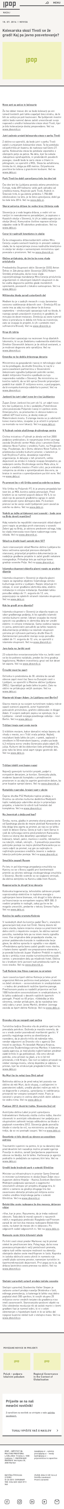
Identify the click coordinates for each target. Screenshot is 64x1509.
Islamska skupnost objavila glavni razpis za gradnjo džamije (31, 570)
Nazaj (6, 12)
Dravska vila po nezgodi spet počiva (22, 1020)
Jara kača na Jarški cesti (16, 648)
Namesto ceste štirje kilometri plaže (22, 1235)
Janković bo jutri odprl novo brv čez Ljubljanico (28, 396)
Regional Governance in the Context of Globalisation (46, 1376)
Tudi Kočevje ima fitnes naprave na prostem (26, 971)
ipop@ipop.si (39, 1451)
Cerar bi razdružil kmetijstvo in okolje (23, 233)
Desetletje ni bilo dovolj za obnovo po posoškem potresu (28, 1138)
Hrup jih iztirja (10, 332)
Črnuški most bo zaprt (14, 670)
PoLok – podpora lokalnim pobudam (14, 1375)
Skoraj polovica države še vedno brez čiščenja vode (30, 206)
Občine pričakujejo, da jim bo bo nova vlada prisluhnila (26, 260)
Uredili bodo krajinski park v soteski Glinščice (27, 1167)
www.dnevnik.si (11, 129)
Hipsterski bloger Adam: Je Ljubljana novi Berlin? (30, 697)
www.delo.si (9, 172)
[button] (47, 3)
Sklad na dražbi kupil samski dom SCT (23, 541)
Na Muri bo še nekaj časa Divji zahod (22, 1075)
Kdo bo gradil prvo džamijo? (17, 605)
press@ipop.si (40, 1453)
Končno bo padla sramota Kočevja (21, 915)
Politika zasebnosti (42, 1477)
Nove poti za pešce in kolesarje (19, 104)
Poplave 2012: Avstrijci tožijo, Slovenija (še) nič (28, 1106)
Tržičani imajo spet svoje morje (19, 725)
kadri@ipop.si (40, 1456)
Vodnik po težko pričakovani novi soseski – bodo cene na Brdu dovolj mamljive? (31, 515)
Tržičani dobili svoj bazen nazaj (19, 765)
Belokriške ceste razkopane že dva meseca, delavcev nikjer (31, 1206)
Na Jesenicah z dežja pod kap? (19, 814)
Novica (24, 21)
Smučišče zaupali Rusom (16, 860)
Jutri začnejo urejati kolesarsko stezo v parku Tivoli (31, 135)
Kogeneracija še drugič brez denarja (22, 885)
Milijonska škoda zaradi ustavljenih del (24, 295)
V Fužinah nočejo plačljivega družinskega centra (29, 430)
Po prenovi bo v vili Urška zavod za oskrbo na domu (31, 482)
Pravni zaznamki (41, 1479)
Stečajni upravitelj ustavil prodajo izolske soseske (30, 1281)
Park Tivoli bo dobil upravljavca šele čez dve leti (29, 178)
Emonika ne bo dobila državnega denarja (24, 356)
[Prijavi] (57, 1431)
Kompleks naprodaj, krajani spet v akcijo (24, 790)
